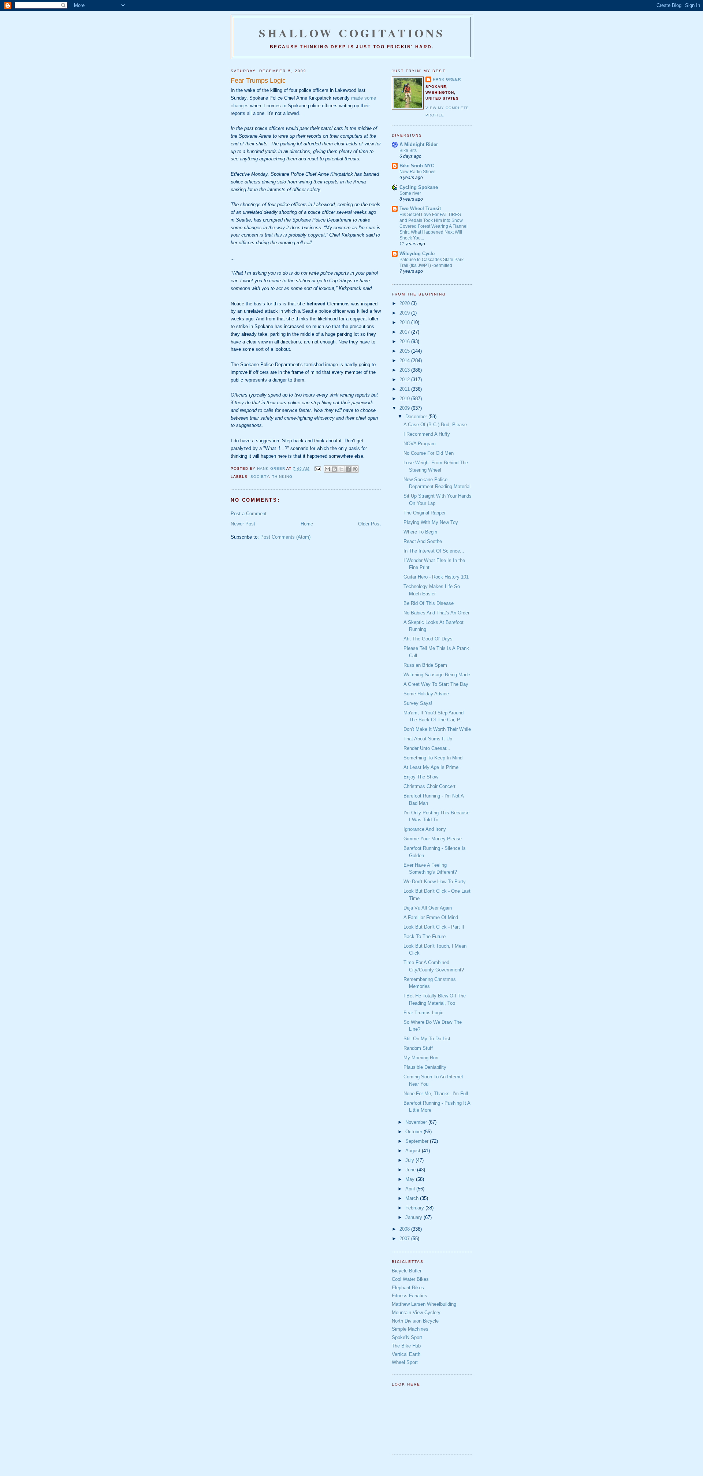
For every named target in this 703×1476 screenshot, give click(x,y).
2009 (405, 408)
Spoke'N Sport (407, 1337)
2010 (405, 398)
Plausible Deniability (424, 1067)
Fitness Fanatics (409, 1295)
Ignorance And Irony (424, 829)
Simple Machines (410, 1329)
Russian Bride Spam (425, 665)
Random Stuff (418, 1048)
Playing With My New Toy (430, 522)
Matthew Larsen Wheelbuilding (424, 1304)
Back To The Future (424, 936)
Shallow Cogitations (352, 33)
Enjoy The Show (420, 777)
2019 (405, 313)
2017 (405, 332)
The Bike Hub (406, 1346)
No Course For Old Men (428, 453)
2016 (405, 341)
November (416, 1122)
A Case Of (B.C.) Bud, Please (435, 424)
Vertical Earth (406, 1354)
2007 (405, 1238)
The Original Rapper (424, 513)
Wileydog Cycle (417, 253)
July (410, 1160)
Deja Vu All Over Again (427, 908)
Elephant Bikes (408, 1287)
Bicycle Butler (406, 1271)
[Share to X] (341, 469)
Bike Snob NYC (416, 165)
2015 (405, 351)
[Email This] (327, 469)
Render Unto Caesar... (426, 748)
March (412, 1198)
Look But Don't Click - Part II (433, 927)
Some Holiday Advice (426, 693)
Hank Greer (447, 79)
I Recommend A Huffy (426, 434)
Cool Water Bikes (410, 1279)
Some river (410, 193)
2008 (405, 1229)
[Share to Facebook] (348, 469)
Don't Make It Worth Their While (437, 729)
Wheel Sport (405, 1362)
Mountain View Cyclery (416, 1312)
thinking (282, 477)
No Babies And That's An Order (436, 613)
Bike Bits (408, 150)
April (410, 1188)
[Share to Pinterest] (355, 469)
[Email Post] (317, 468)
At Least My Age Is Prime (430, 767)
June (411, 1169)
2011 (405, 389)
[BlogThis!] (334, 469)
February (415, 1208)
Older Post (369, 524)
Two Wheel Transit (420, 208)
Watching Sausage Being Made (436, 674)
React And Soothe (422, 541)
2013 (405, 370)
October (414, 1131)
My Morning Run (420, 1057)
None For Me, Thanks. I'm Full (435, 1093)
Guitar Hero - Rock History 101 (436, 577)
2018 (405, 322)
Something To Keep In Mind (432, 758)
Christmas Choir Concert (429, 786)
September (417, 1141)
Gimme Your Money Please (432, 838)
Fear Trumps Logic (423, 1012)
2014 (405, 360)
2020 (405, 303)
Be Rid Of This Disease (428, 603)
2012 (405, 379)
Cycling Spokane (418, 187)
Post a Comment (249, 513)
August (413, 1150)
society (259, 477)
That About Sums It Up (427, 738)
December (416, 416)
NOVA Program (419, 443)
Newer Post (243, 524)
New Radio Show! (417, 171)
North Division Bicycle (415, 1321)
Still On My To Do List (426, 1038)
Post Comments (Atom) (285, 537)
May (410, 1179)
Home (307, 524)
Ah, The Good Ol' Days (428, 639)
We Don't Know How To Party (434, 881)
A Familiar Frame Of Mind (430, 917)
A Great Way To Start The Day (435, 684)
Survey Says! (417, 703)
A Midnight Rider (418, 144)
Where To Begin (420, 532)
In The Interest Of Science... (433, 551)
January (414, 1217)
